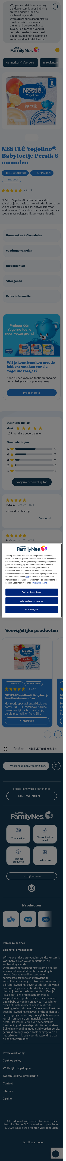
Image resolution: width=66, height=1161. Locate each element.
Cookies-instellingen (31, 592)
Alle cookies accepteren (31, 600)
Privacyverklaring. (40, 582)
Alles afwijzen (31, 609)
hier (27, 576)
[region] (32, 580)
